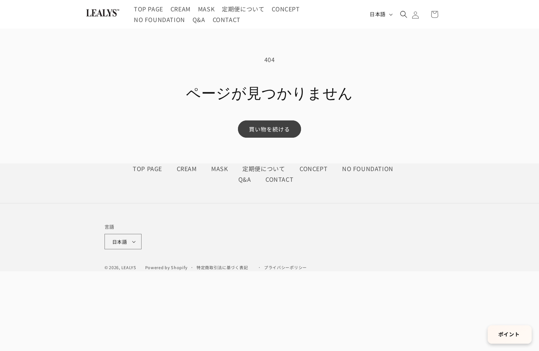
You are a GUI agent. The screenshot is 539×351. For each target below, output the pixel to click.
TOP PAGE (148, 168)
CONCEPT (314, 168)
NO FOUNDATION (367, 168)
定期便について (264, 168)
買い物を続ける (269, 129)
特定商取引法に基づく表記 (222, 267)
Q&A (245, 179)
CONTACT (279, 179)
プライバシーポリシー (285, 267)
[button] (404, 14)
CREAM (188, 168)
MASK (220, 168)
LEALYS (128, 267)
